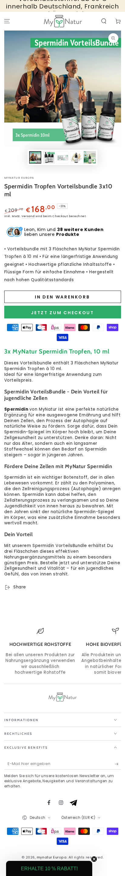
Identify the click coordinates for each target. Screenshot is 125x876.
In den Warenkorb (62, 297)
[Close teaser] (94, 859)
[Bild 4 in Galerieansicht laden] (76, 157)
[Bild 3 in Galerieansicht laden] (62, 157)
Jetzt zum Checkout (62, 313)
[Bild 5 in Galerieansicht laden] (90, 157)
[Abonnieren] (118, 764)
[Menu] (7, 21)
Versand (28, 216)
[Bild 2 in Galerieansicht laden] (49, 157)
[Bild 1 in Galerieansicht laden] (35, 157)
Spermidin (16, 409)
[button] (103, 21)
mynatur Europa (19, 178)
